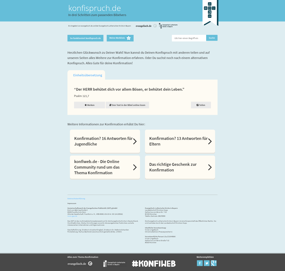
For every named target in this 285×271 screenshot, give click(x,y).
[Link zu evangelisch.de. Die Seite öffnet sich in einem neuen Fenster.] (146, 28)
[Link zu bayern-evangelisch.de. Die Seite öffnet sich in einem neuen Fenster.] (168, 28)
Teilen (202, 105)
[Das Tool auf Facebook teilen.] (200, 265)
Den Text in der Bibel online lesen (128, 105)
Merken (91, 105)
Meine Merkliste (119, 38)
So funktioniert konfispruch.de (85, 38)
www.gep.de (72, 216)
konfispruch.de (94, 7)
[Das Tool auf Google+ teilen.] (214, 265)
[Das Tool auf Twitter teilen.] (207, 265)
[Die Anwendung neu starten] (210, 26)
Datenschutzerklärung (76, 198)
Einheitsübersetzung (87, 75)
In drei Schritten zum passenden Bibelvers (97, 15)
